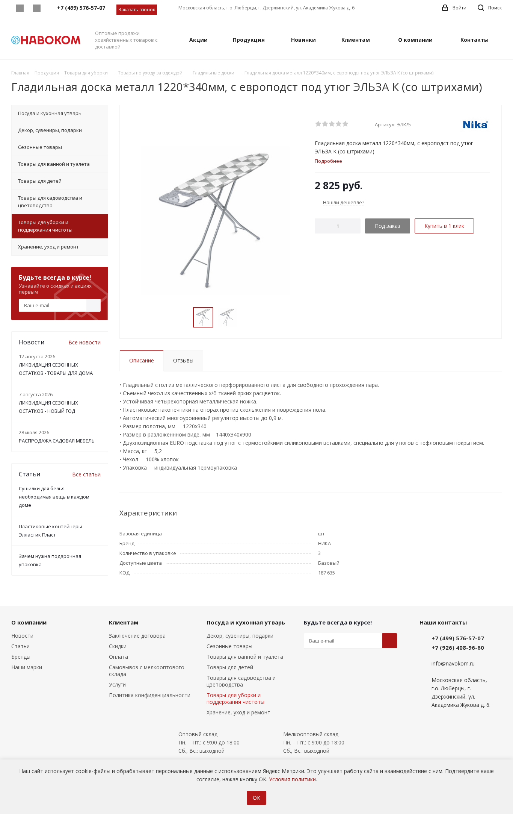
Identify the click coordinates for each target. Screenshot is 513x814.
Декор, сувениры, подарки (240, 635)
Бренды (20, 656)
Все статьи (86, 474)
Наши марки (26, 667)
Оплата (118, 656)
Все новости (84, 342)
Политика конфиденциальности (149, 695)
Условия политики (292, 779)
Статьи (20, 646)
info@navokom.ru (453, 663)
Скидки (118, 646)
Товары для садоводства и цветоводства (241, 681)
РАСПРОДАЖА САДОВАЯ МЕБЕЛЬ (57, 440)
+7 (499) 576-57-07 (458, 638)
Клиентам (123, 622)
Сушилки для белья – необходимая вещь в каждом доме (54, 496)
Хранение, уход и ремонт (238, 712)
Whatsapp (19, 8)
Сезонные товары (229, 646)
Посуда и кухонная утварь (246, 622)
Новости (22, 635)
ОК (256, 797)
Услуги (117, 684)
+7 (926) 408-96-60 (458, 647)
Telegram (36, 8)
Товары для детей (230, 667)
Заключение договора (137, 635)
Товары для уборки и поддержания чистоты (235, 698)
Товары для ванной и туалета (245, 656)
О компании (29, 622)
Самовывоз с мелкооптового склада (146, 671)
